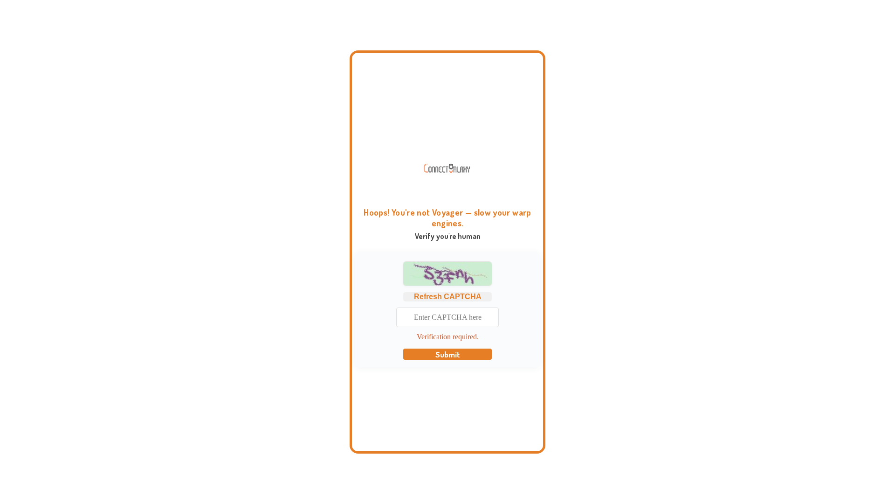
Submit (447, 354)
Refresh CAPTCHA (448, 297)
